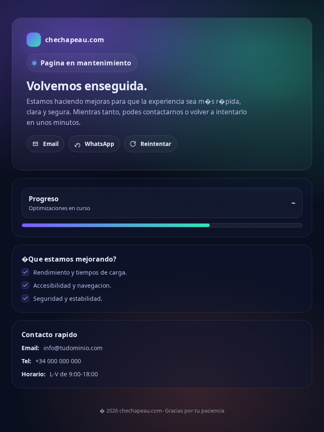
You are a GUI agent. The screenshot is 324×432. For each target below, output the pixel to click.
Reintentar (155, 144)
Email (51, 144)
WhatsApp (99, 144)
